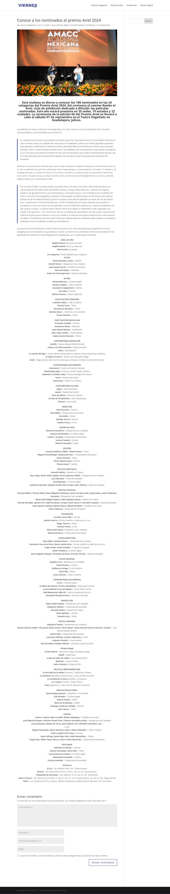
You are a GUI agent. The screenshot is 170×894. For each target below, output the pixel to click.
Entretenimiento (77, 25)
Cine (54, 25)
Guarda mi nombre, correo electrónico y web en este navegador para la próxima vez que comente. (64, 855)
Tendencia (90, 25)
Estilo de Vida (117, 5)
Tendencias (131, 5)
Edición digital (146, 5)
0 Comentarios (103, 25)
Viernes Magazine (99, 5)
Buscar (148, 21)
